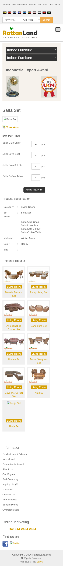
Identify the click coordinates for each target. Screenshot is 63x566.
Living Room (14, 286)
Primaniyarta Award (13, 464)
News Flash (8, 459)
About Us (7, 469)
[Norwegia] (14, 12)
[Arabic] (49, 12)
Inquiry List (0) (10, 484)
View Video (12, 127)
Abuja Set (14, 426)
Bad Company (10, 479)
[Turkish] (44, 12)
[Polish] (34, 12)
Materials (7, 489)
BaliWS (40, 562)
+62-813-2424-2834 (22, 529)
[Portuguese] (29, 12)
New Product (9, 499)
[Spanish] (4, 12)
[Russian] (24, 12)
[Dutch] (39, 12)
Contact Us (8, 494)
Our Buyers (8, 474)
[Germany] (9, 12)
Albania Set (14, 359)
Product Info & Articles (14, 454)
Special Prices (10, 504)
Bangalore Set (39, 325)
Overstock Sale (10, 509)
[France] (19, 12)
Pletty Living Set (39, 292)
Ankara (39, 392)
